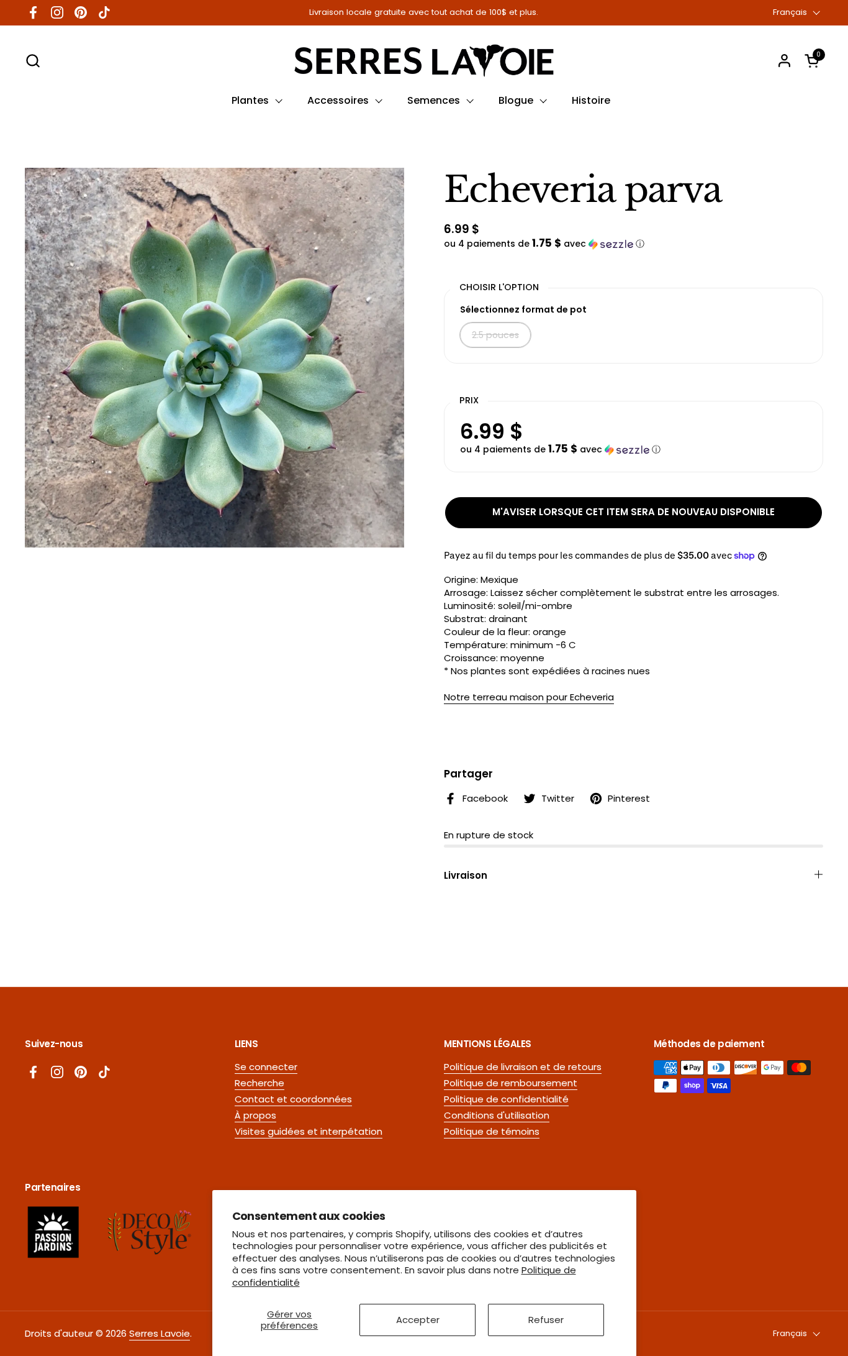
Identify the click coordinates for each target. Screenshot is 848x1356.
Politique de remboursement (510, 1082)
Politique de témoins (491, 1131)
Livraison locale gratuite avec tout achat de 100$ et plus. (423, 12)
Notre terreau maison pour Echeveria (529, 696)
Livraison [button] (465, 875)
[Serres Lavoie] (423, 60)
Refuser (546, 1319)
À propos (255, 1115)
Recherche (259, 1082)
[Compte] (784, 60)
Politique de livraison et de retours (523, 1066)
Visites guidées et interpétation (308, 1131)
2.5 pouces (495, 335)
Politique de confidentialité (506, 1099)
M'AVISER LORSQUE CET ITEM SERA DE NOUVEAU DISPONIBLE (633, 511)
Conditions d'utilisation (496, 1115)
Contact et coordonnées (293, 1099)
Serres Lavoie (159, 1333)
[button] (32, 60)
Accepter (418, 1319)
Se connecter (266, 1066)
